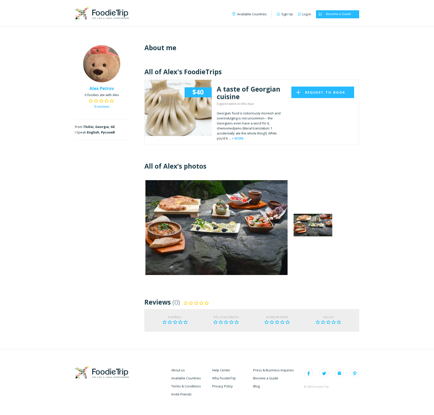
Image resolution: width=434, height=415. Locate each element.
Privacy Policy (222, 386)
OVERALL (175, 317)
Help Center (221, 370)
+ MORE (238, 138)
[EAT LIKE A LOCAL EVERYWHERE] (101, 13)
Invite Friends (181, 394)
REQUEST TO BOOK (325, 92)
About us (178, 370)
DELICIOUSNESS (226, 317)
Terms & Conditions (186, 386)
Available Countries (186, 378)
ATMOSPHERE (277, 317)
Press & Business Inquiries (273, 370)
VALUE (328, 317)
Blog (256, 386)
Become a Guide (338, 14)
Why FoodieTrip (224, 378)
